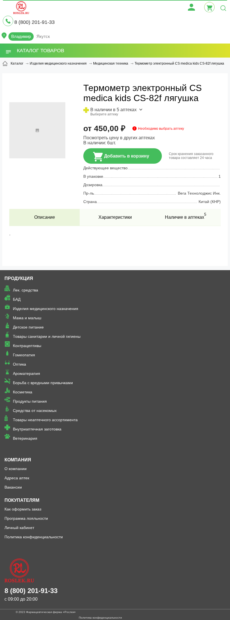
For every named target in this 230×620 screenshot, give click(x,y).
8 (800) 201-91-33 (34, 22)
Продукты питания (30, 401)
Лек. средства (25, 290)
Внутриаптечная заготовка (37, 429)
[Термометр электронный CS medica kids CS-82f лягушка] (37, 156)
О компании (15, 468)
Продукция (18, 278)
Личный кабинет (19, 527)
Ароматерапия (26, 373)
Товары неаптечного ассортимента (45, 420)
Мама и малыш (27, 318)
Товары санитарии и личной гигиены (47, 336)
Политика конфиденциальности (33, 537)
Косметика (22, 392)
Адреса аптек (16, 478)
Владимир (21, 36)
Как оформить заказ (22, 509)
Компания (17, 459)
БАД (16, 299)
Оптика (19, 364)
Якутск (43, 36)
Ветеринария (25, 438)
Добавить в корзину (126, 156)
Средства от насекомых (35, 410)
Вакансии (13, 487)
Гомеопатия (24, 355)
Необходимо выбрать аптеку (161, 129)
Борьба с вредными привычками (43, 382)
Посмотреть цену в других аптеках (119, 137)
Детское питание (28, 327)
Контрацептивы (27, 345)
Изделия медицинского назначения (45, 308)
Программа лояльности (26, 518)
